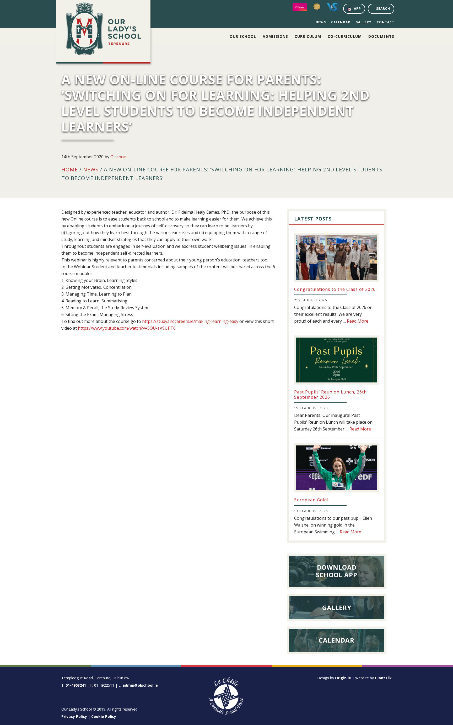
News (320, 22)
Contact (385, 22)
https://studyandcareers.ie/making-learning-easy (190, 321)
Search (383, 8)
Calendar (340, 22)
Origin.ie (343, 677)
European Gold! (311, 500)
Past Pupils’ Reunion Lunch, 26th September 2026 (330, 394)
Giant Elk (383, 677)
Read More (357, 321)
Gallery (363, 22)
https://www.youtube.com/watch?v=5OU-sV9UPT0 (127, 328)
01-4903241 (76, 685)
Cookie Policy (103, 716)
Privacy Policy (74, 716)
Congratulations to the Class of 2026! (335, 289)
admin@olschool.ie (140, 685)
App (357, 8)
